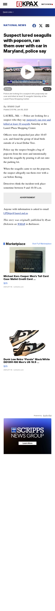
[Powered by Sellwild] (47, 416)
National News (15, 25)
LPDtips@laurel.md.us (16, 213)
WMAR (21, 224)
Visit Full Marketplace (41, 244)
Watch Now (46, 4)
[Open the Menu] (5, 4)
